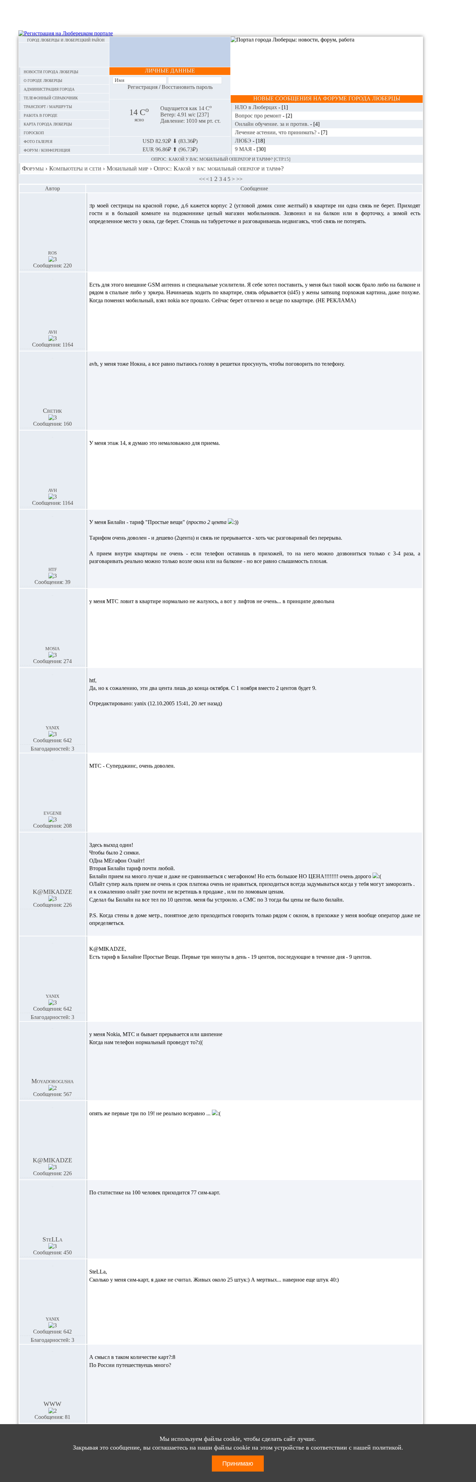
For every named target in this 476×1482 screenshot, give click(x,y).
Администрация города (49, 89)
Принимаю (237, 1463)
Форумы (33, 168)
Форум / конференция (47, 150)
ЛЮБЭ (244, 141)
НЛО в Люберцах (256, 107)
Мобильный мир (127, 168)
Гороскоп (34, 132)
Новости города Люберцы (51, 71)
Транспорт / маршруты (48, 106)
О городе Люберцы (43, 80)
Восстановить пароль (187, 87)
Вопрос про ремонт (259, 116)
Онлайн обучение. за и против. (272, 124)
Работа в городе (40, 115)
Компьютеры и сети (75, 168)
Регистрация (143, 87)
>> (239, 179)
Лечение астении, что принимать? (276, 132)
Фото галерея (38, 141)
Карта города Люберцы (48, 124)
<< (202, 179)
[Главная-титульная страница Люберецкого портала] (64, 55)
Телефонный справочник (51, 97)
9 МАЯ (244, 149)
